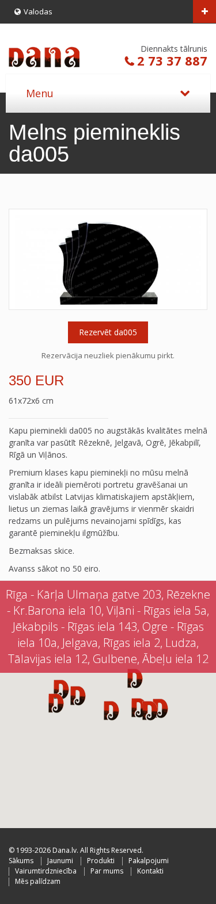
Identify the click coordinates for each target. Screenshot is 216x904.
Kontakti (150, 871)
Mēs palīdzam (37, 881)
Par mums (106, 871)
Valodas (38, 11)
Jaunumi (60, 860)
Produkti (101, 860)
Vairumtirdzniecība (46, 871)
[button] (150, 710)
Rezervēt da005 (108, 332)
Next (195, 259)
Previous (20, 259)
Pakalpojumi (148, 860)
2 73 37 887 (172, 60)
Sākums (21, 860)
